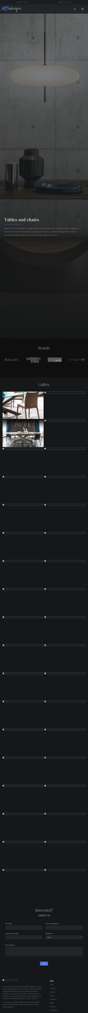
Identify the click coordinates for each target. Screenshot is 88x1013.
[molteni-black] (12, 355)
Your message (10, 945)
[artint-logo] (11, 7)
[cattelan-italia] (33, 355)
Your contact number (11, 933)
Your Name (8, 923)
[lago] (55, 355)
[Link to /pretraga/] (75, 9)
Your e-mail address (52, 923)
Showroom (49, 933)
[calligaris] (76, 355)
